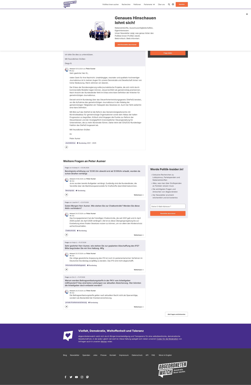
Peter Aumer (90, 69)
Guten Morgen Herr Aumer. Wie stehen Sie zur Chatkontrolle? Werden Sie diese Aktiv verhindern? (102, 207)
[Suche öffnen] (169, 4)
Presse (103, 355)
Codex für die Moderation (167, 339)
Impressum (124, 355)
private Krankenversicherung (76, 302)
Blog (65, 355)
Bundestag (81, 191)
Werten (104, 342)
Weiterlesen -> (139, 195)
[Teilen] (66, 147)
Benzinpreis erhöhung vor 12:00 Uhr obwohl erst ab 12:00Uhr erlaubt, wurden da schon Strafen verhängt (102, 172)
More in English (165, 355)
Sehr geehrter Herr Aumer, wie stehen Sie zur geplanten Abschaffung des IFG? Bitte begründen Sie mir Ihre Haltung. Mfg (102, 247)
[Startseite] (70, 4)
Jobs (95, 355)
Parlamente (148, 4)
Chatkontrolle (70, 231)
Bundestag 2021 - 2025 (87, 143)
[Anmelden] (173, 4)
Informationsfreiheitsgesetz (75, 265)
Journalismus (70, 143)
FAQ (153, 355)
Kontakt (113, 355)
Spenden (86, 355)
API (147, 355)
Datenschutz (137, 355)
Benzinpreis (69, 190)
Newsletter (74, 355)
